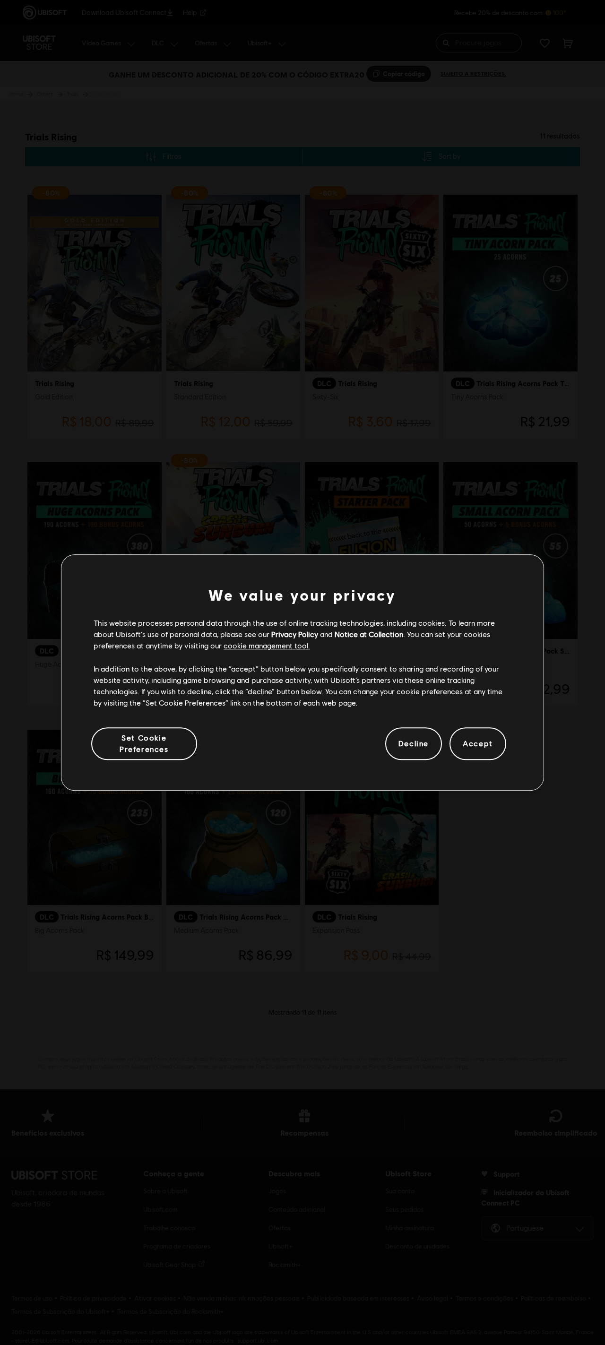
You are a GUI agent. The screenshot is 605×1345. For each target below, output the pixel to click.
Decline (413, 743)
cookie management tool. (267, 645)
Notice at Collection (369, 633)
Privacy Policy (294, 633)
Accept (478, 743)
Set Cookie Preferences (144, 743)
